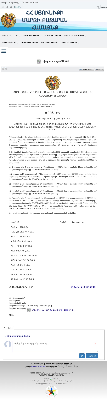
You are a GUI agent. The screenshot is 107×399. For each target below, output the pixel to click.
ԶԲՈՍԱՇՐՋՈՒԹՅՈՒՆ (68, 42)
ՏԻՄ (16, 35)
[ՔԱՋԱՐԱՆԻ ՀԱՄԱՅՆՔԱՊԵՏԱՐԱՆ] (8, 20)
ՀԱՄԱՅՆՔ (6, 35)
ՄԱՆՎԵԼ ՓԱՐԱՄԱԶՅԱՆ (83, 287)
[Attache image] (82, 355)
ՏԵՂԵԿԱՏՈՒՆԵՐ (9, 42)
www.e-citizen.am (38, 366)
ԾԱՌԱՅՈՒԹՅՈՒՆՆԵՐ (29, 42)
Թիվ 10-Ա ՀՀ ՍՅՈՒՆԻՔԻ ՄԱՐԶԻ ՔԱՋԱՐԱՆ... (53, 310)
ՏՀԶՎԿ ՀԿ (56, 379)
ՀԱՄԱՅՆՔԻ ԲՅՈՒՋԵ (52, 35)
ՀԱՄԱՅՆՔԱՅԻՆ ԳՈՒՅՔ (74, 35)
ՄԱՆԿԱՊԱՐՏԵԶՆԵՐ (49, 42)
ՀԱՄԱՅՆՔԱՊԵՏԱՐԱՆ (31, 35)
